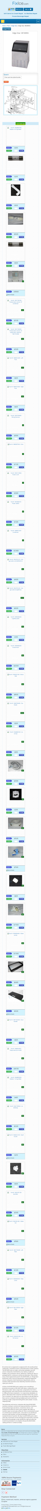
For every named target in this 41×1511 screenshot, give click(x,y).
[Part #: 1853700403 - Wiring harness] (15, 416)
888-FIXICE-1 (19, 9)
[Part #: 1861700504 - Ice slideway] (15, 1107)
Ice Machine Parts (7, 1452)
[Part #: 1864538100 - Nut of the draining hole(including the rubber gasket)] (16, 794)
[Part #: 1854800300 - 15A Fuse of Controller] (15, 158)
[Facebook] (2, 1492)
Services (4, 1439)
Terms (11, 1504)
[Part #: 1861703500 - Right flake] (15, 1308)
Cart (29, 9)
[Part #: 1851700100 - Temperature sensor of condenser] (15, 302)
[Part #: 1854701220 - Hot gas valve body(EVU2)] (15, 589)
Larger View (6, 29)
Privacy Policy (5, 1504)
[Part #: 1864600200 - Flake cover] (15, 1279)
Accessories (6, 1456)
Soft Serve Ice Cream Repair (13, 13)
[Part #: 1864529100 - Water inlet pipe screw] (15, 880)
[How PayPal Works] (17, 1483)
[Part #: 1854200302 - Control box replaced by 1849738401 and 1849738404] (15, 276)
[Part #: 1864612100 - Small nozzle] (15, 1135)
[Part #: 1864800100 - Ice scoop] (15, 733)
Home (4, 25)
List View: (20, 124)
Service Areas (6, 1467)
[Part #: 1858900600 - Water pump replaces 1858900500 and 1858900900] (15, 909)
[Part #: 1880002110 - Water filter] (15, 219)
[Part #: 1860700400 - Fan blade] (15, 704)
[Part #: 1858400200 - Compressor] (15, 646)
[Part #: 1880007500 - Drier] (16, 444)
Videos (4, 1463)
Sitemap (5, 1472)
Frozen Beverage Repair (20, 16)
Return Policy (17, 1504)
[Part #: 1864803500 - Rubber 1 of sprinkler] (15, 1078)
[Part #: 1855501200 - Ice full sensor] (15, 1337)
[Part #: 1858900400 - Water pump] (15, 934)
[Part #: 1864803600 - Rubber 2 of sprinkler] (15, 190)
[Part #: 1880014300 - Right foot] (15, 387)
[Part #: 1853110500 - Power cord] (15, 474)
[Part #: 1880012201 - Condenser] (15, 531)
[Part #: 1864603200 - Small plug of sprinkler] (15, 1168)
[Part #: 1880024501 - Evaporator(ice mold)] (15, 1049)
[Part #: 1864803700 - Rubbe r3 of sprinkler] (15, 128)
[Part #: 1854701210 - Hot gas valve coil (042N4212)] (15, 560)
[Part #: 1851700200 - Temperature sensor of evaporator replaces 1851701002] (15, 331)
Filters (4, 1454)
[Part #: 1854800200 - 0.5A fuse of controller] (15, 244)
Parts (8, 25)
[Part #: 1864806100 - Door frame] (15, 966)
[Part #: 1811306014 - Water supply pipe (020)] (15, 823)
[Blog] (3, 1508)
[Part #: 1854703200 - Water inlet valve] (15, 852)
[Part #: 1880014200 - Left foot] (15, 358)
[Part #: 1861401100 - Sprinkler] (15, 1193)
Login (38, 21)
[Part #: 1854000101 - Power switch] (15, 502)
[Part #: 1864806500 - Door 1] (15, 996)
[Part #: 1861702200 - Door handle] (15, 1020)
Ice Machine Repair (30, 13)
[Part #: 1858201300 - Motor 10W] (15, 675)
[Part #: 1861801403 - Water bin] (15, 1222)
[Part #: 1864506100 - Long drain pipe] (15, 765)
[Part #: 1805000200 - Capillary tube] (15, 617)
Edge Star (14, 25)
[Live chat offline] (11, 9)
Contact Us (5, 1465)
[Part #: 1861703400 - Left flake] (15, 1251)
